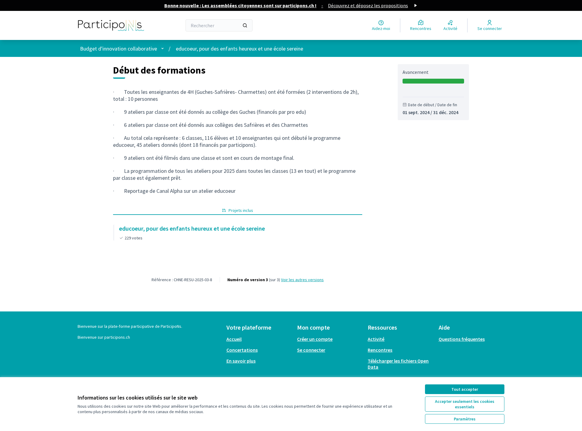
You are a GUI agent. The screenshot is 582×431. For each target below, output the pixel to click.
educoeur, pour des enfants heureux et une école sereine (239, 48)
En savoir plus (241, 361)
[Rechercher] (245, 25)
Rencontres (380, 350)
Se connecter (311, 350)
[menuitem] (259, 339)
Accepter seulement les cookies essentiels (464, 404)
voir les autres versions (302, 279)
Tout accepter (464, 389)
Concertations (242, 350)
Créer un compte (315, 339)
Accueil (234, 339)
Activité (376, 339)
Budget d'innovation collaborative (118, 48)
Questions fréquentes (462, 339)
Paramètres (465, 419)
